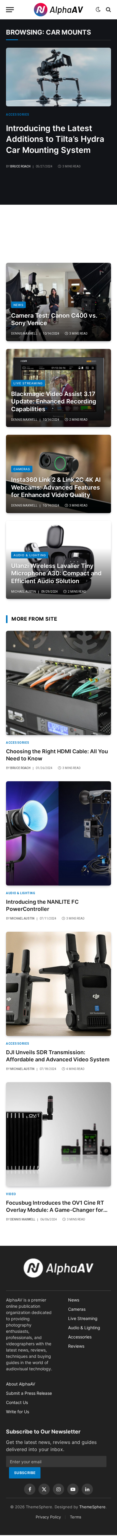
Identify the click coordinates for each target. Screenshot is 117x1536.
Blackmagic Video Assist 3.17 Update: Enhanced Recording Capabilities (53, 401)
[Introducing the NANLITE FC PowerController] (58, 833)
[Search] (108, 9)
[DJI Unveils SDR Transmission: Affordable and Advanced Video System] (58, 984)
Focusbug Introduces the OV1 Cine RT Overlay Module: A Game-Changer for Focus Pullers (55, 1210)
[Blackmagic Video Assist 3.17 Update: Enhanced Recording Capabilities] (58, 388)
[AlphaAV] (58, 9)
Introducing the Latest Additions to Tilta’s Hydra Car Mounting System (55, 139)
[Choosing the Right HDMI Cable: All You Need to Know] (58, 683)
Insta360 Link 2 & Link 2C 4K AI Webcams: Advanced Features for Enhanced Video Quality (56, 487)
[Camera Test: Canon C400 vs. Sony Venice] (58, 302)
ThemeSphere (92, 1506)
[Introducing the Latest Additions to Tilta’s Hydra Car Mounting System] (58, 77)
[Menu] (10, 9)
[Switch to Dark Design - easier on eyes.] (98, 9)
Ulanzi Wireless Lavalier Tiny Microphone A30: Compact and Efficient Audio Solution (56, 573)
